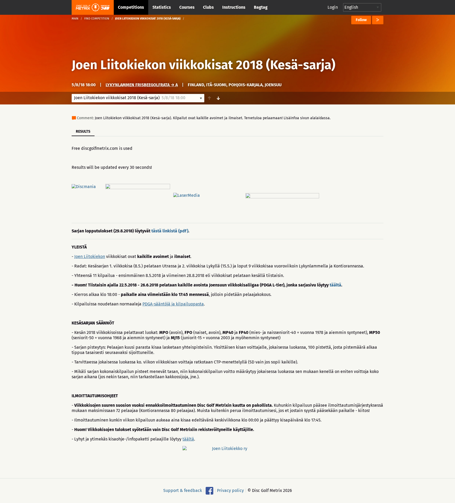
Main (75, 18)
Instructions (233, 7)
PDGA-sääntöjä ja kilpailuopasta (173, 303)
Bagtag (261, 7)
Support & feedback (182, 490)
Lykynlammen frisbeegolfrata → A (142, 84)
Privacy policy (230, 490)
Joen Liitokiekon (89, 256)
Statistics (161, 7)
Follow (361, 20)
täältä (335, 285)
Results (83, 131)
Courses (187, 7)
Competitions (131, 7)
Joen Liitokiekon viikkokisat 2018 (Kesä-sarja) (203, 65)
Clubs (208, 7)
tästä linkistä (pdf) (169, 230)
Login (333, 7)
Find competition (96, 18)
